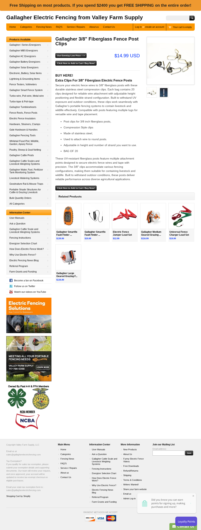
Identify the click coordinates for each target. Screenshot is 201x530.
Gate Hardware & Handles (23, 129)
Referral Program (18, 266)
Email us (127, 494)
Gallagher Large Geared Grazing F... (66, 275)
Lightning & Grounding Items (24, 79)
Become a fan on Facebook (28, 280)
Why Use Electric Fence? (22, 254)
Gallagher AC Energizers (22, 56)
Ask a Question (17, 223)
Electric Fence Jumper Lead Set (122, 233)
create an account (154, 27)
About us (94, 27)
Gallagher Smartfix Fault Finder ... (66, 233)
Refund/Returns (130, 471)
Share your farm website (135, 489)
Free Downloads (131, 466)
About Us (127, 454)
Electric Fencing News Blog (24, 260)
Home (12, 27)
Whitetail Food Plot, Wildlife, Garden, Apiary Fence (24, 142)
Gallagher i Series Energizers (25, 45)
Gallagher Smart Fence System (26, 90)
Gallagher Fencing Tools (22, 135)
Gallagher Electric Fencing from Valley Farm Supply (74, 17)
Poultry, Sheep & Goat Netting (25, 149)
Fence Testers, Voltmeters (23, 84)
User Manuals (16, 218)
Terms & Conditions (132, 480)
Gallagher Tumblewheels (22, 107)
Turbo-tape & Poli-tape (21, 101)
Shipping (127, 475)
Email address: (160, 449)
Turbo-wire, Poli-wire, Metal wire (26, 96)
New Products (130, 449)
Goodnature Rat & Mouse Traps (26, 184)
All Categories (17, 203)
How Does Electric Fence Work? (26, 249)
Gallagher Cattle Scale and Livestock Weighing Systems (24, 230)
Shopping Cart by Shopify (18, 496)
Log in (138, 27)
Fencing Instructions (20, 237)
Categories (26, 27)
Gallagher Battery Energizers (24, 61)
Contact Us (109, 27)
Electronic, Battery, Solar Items (25, 73)
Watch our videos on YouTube (30, 292)
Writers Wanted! (131, 484)
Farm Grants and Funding (23, 271)
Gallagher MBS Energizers (23, 50)
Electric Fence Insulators (22, 118)
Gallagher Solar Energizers (23, 67)
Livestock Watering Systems (24, 178)
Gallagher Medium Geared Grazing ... (151, 233)
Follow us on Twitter (24, 286)
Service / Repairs (76, 27)
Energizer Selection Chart (23, 243)
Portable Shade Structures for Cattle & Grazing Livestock (25, 191)
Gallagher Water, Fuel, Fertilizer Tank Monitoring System (26, 171)
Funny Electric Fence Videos (133, 460)
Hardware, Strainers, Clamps (24, 124)
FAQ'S (59, 27)
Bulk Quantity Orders (20, 198)
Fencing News (44, 27)
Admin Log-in (129, 498)
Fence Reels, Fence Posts (23, 112)
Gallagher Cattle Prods (21, 155)
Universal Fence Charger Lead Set (179, 233)
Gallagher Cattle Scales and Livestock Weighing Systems (24, 162)
